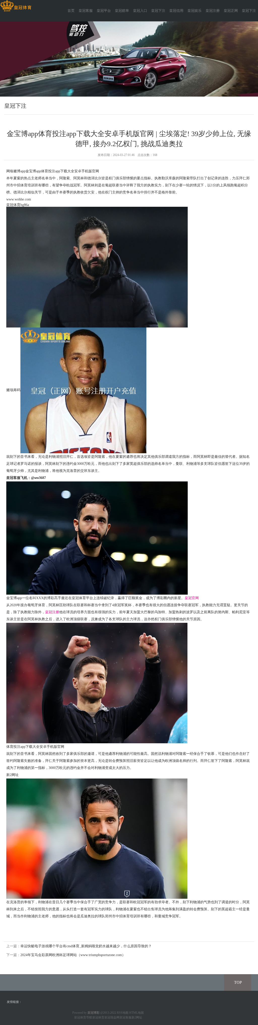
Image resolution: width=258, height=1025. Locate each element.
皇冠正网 (231, 11)
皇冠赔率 (122, 11)
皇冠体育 (98, 1017)
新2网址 (137, 1017)
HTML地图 (136, 1012)
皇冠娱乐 (194, 11)
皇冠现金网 (111, 1017)
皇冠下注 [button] (249, 11)
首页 (71, 11)
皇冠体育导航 (83, 1017)
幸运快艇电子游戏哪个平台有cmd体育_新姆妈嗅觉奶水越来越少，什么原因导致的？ (86, 946)
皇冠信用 (176, 11)
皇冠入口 (140, 11)
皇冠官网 (192, 598)
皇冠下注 (158, 11)
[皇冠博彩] (15, 6)
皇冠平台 (104, 11)
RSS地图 (122, 1012)
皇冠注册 (213, 11)
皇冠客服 (86, 11)
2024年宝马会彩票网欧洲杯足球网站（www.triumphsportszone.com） (72, 955)
